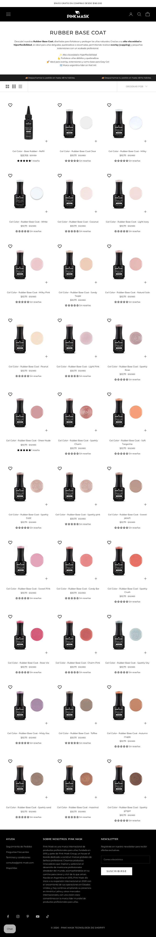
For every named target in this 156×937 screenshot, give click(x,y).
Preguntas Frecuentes (17, 852)
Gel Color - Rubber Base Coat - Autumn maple (127, 735)
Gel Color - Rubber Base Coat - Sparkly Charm (78, 442)
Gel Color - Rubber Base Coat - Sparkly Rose (127, 368)
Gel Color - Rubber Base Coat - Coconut (78, 221)
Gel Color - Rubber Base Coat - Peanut (28, 366)
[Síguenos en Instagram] (18, 916)
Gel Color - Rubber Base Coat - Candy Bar (78, 588)
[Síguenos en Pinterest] (28, 916)
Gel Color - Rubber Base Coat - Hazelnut (78, 807)
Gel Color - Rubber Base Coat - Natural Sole (127, 292)
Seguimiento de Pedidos (19, 846)
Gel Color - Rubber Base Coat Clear (78, 151)
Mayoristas (11, 868)
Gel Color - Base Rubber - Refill (29, 151)
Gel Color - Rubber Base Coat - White (28, 221)
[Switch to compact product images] (20, 86)
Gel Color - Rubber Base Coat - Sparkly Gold (28, 516)
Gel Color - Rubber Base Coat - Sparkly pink (78, 514)
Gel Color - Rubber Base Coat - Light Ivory (127, 221)
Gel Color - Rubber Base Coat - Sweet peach (127, 516)
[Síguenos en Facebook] (8, 916)
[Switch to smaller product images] (14, 86)
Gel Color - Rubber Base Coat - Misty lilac (28, 733)
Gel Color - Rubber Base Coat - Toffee (78, 733)
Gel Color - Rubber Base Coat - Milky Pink (28, 292)
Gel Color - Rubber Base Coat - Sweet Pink (28, 588)
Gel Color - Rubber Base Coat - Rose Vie (28, 662)
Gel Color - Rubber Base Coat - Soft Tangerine (127, 442)
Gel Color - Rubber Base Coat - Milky (127, 151)
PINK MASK (75, 839)
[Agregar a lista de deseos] (11, 105)
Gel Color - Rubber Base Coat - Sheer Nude (28, 440)
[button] (24, 160)
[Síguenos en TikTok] (47, 916)
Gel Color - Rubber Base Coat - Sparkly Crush (127, 590)
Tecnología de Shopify (90, 927)
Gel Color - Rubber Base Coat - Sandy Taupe (78, 294)
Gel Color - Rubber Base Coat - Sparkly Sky (127, 662)
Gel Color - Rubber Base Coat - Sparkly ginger (127, 809)
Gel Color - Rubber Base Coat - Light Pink (78, 366)
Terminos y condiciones (18, 857)
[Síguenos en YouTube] (38, 916)
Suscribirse (117, 871)
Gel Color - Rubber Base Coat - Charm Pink (78, 662)
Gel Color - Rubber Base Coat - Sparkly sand (28, 807)
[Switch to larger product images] (7, 86)
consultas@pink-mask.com (20, 862)
